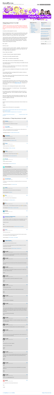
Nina (6, 195)
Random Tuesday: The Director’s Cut (16, 248)
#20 (26, 284)
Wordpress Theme (44, 392)
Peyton (22, 109)
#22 (26, 303)
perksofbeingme (8, 178)
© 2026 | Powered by (7, 392)
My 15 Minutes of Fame (13, 140)
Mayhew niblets (14, 109)
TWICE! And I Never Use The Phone (19, 226)
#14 (26, 229)
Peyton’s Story (33, 32)
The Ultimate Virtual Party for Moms (14, 132)
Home (38, 4)
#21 (26, 295)
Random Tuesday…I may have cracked (13, 207)
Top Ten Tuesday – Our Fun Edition (13, 237)
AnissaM (8, 23)
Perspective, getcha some (44, 31)
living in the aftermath (9, 109)
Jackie (6, 187)
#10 (26, 195)
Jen (5, 203)
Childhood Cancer (47, 4)
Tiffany (6, 143)
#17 (26, 258)
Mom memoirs (19, 109)
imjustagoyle (7, 135)
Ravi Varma (49, 392)
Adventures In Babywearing (10, 216)
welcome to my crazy (7, 110)
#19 (26, 275)
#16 (26, 251)
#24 (26, 324)
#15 (26, 240)
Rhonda (6, 158)
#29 (26, 374)
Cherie (6, 151)
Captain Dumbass (8, 240)
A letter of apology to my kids (45, 33)
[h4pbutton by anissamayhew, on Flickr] (45, 41)
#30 (26, 380)
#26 (26, 338)
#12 (26, 210)
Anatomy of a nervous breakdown (45, 29)
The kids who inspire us (34, 29)
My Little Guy (10, 192)
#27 (26, 351)
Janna (6, 229)
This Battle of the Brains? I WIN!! (23, 114)
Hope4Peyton (8, 3)
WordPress (13, 392)
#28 (26, 362)
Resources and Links (34, 30)
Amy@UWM (7, 126)
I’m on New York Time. (14, 184)
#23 (26, 317)
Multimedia (32, 31)
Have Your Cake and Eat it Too (13, 155)
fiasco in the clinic (18, 82)
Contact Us (42, 4)
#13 (26, 216)
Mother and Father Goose (12, 163)
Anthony (6, 121)
